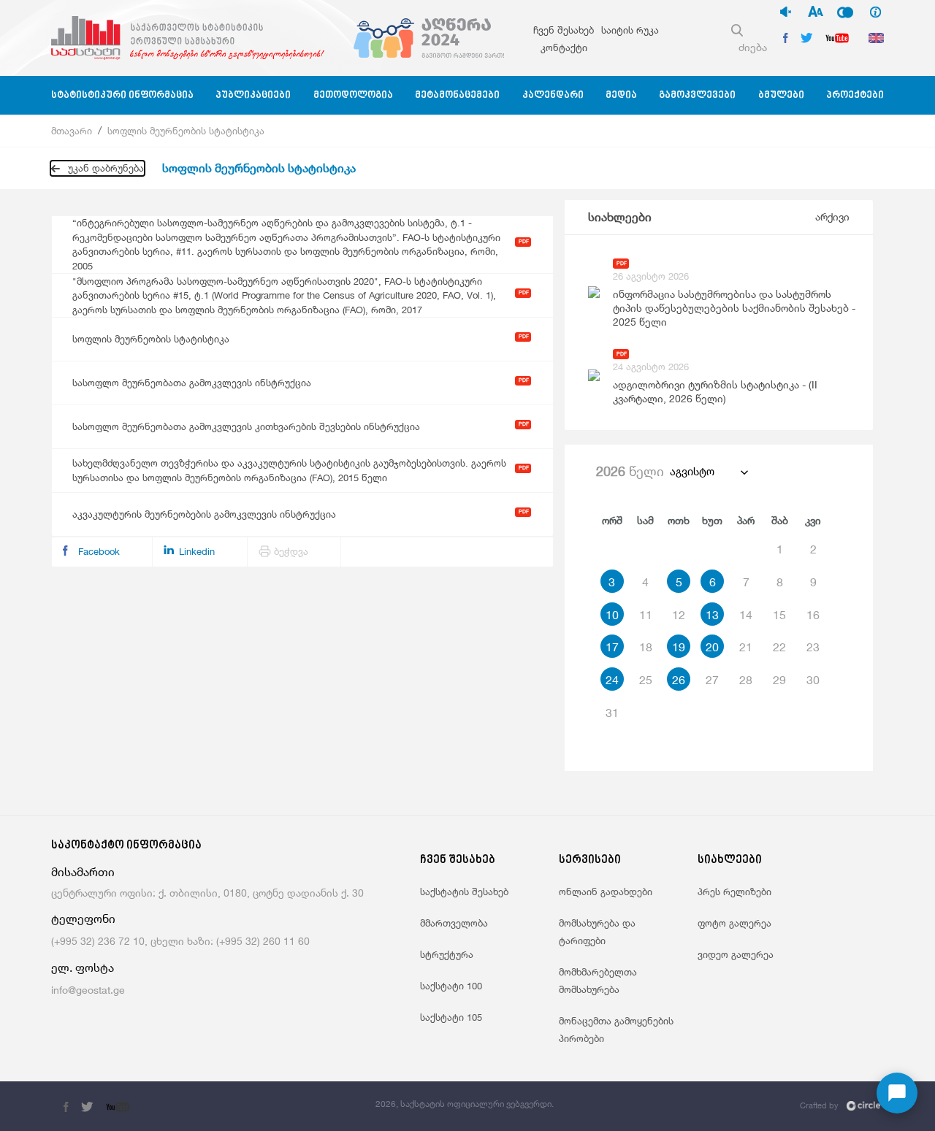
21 (745, 647)
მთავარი (71, 131)
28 (745, 679)
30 (813, 679)
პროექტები (855, 95)
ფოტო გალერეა (734, 923)
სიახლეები (620, 217)
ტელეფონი (83, 919)
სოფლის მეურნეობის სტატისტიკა (185, 131)
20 (712, 647)
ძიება (753, 47)
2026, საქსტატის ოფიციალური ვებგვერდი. (464, 1103)
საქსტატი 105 (451, 1017)
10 (612, 614)
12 (678, 614)
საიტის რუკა (630, 30)
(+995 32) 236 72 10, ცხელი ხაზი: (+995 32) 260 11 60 (180, 941)
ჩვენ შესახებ (563, 30)
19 (678, 647)
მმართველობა (454, 923)
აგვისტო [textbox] (692, 471)
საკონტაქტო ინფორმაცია (126, 846)
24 (612, 679)
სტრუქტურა (446, 954)
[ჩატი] (897, 1093)
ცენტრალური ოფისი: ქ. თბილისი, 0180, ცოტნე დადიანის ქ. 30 (207, 892)
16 (813, 614)
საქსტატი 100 (451, 986)
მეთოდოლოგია (353, 95)
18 (645, 647)
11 (645, 614)
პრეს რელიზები (734, 891)
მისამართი (83, 872)
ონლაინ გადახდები (605, 891)
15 (779, 614)
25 (645, 679)
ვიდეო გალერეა (736, 954)
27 (712, 679)
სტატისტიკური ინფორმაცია (122, 95)
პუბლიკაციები (253, 95)
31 (612, 712)
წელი (630, 471)
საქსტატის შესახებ (464, 891)
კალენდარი (553, 95)
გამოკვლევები (697, 95)
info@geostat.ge (88, 990)
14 (745, 614)
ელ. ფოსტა (82, 968)
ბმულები (781, 95)
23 (813, 647)
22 (779, 647)
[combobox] (708, 471)
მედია (621, 95)
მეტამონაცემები (457, 95)
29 (779, 679)
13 (712, 614)
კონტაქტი (564, 47)
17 (612, 647)
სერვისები (590, 860)
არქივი (832, 216)
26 (678, 679)
